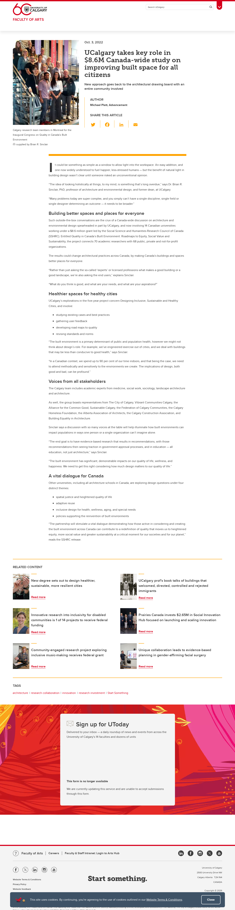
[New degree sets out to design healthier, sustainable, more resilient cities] (21, 587)
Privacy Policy (19, 884)
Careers (53, 853)
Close (211, 900)
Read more (38, 597)
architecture (20, 693)
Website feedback (22, 889)
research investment (92, 693)
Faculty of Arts (28, 19)
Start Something (118, 693)
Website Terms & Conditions (164, 900)
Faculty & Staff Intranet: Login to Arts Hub (92, 853)
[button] (95, 124)
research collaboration (45, 693)
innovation (69, 693)
